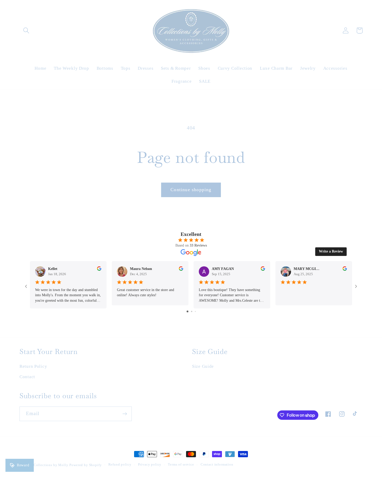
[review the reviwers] (99, 270)
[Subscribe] (124, 414)
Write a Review (331, 251)
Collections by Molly (51, 465)
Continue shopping (190, 189)
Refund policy (119, 464)
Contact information (217, 464)
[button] (26, 30)
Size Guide (203, 366)
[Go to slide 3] (195, 311)
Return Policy (33, 366)
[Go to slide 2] (191, 311)
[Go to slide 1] (187, 311)
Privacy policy (150, 464)
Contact (27, 376)
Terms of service (181, 464)
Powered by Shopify (85, 465)
